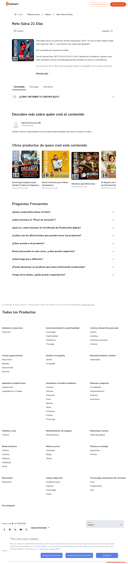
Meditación (51, 340)
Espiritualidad (52, 336)
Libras (48, 407)
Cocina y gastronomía (12, 355)
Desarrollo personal (99, 340)
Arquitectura (7, 387)
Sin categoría (8, 505)
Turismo (5, 434)
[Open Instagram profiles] (26, 529)
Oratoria (93, 344)
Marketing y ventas (99, 430)
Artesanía (50, 450)
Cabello (5, 450)
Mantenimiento (52, 434)
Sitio (92, 490)
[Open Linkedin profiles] (15, 529)
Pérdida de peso (53, 482)
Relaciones (7, 478)
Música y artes (53, 446)
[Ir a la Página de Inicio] (12, 4)
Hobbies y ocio (9, 430)
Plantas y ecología (99, 446)
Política (49, 415)
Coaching (94, 336)
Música (49, 458)
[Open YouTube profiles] (21, 529)
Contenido (19, 86)
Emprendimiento (97, 391)
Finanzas (94, 395)
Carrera (93, 332)
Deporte (50, 486)
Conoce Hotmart (39, 527)
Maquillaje (6, 462)
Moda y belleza (9, 446)
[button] (61, 97)
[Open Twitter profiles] (10, 529)
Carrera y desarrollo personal (104, 328)
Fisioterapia (51, 490)
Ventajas (34, 86)
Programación (96, 486)
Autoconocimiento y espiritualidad (62, 328)
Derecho (49, 391)
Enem (48, 399)
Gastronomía (7, 367)
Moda (4, 466)
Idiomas (49, 403)
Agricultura (95, 450)
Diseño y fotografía (55, 355)
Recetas (5, 371)
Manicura (6, 458)
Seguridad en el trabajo (12, 391)
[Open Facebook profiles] (4, 529)
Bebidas (5, 363)
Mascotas (6, 332)
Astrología (50, 332)
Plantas (93, 454)
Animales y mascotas (12, 328)
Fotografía (50, 363)
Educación (50, 395)
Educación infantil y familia (103, 355)
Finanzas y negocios (99, 383)
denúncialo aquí (88, 305)
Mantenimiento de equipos (59, 430)
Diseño (49, 359)
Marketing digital (97, 434)
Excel (92, 482)
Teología (50, 344)
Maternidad (95, 359)
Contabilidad (95, 387)
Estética (5, 454)
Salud (48, 494)
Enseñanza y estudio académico (61, 383)
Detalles (48, 86)
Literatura (50, 411)
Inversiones (95, 399)
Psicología (50, 419)
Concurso (50, 387)
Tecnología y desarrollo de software (108, 478)
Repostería (7, 359)
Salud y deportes (54, 478)
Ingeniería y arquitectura (13, 383)
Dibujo (49, 454)
